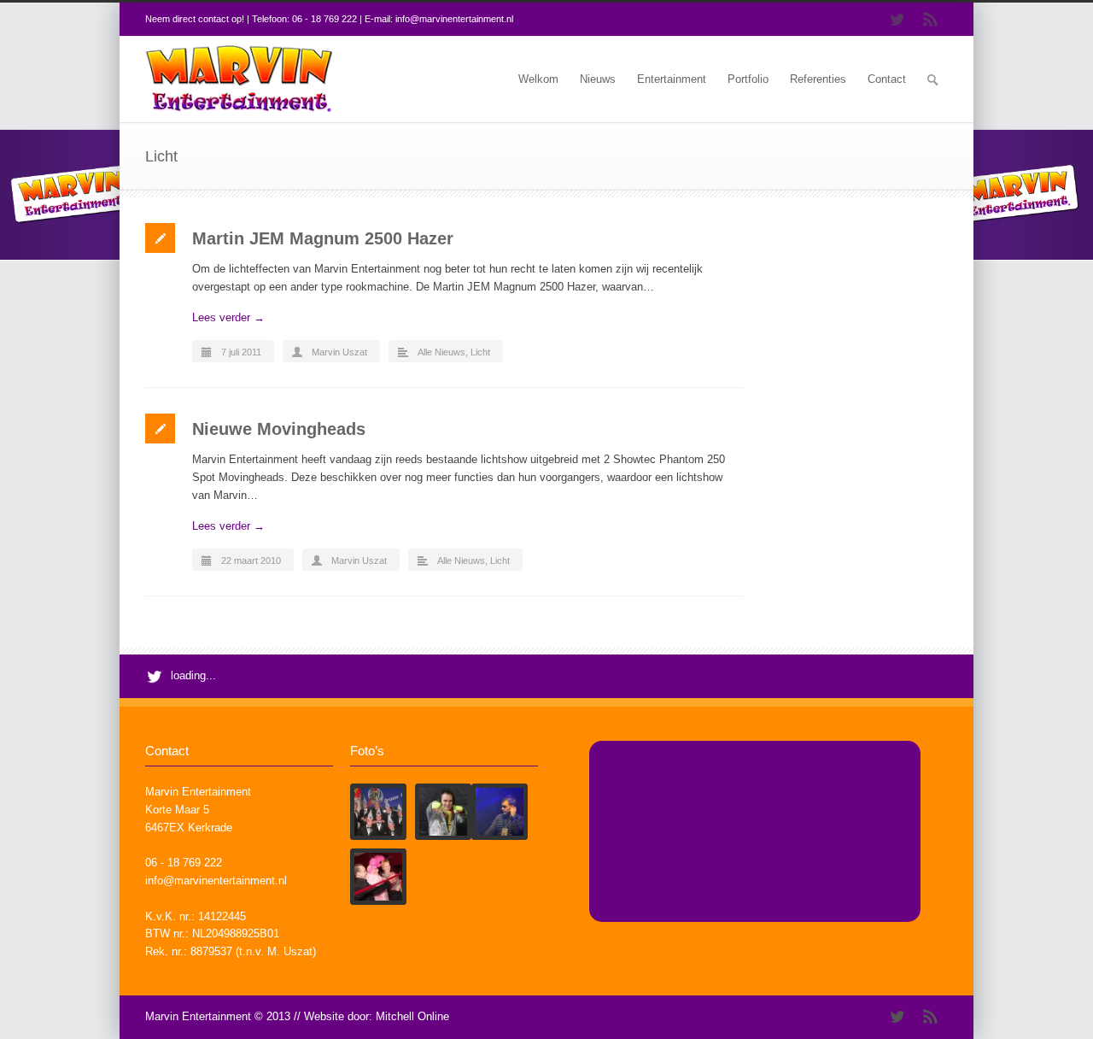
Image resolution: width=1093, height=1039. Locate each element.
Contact (887, 79)
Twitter (897, 20)
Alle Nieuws (441, 352)
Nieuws (598, 79)
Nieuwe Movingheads (278, 429)
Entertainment (671, 79)
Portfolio (748, 79)
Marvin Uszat (339, 352)
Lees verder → (228, 317)
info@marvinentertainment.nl (454, 19)
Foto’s (367, 750)
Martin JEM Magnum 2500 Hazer (322, 238)
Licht (480, 352)
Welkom (538, 79)
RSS (931, 20)
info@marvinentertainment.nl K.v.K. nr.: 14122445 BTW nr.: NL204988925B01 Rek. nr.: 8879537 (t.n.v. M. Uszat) (230, 916)
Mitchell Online (412, 1016)
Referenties (818, 79)
